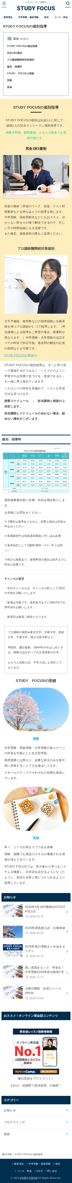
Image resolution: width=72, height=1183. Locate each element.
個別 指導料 (14, 66)
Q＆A (40, 1171)
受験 (9, 80)
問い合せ (52, 1171)
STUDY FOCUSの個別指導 (22, 46)
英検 (9, 87)
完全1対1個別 (14, 53)
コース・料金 (61, 17)
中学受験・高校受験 (28, 17)
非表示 (24, 39)
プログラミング (14, 1122)
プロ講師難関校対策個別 (20, 59)
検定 (46, 17)
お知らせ (10, 1110)
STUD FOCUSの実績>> (20, 355)
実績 (7, 1134)
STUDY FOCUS (36, 8)
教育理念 (8, 17)
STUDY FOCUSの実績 (20, 73)
